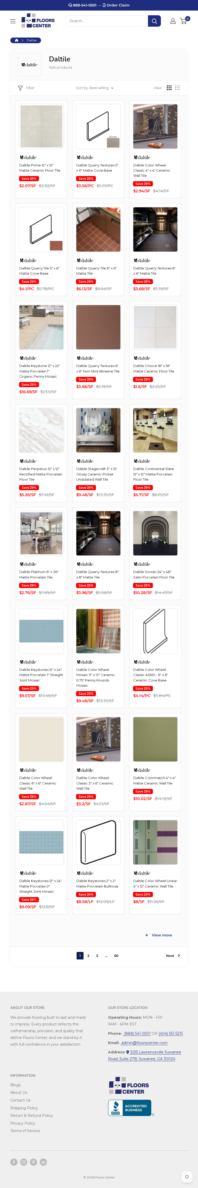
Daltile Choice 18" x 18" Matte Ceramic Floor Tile (153, 368)
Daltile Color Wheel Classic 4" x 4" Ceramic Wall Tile (151, 170)
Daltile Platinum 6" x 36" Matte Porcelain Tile (39, 574)
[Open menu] (12, 21)
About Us (18, 1092)
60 (116, 956)
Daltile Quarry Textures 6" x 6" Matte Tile (154, 270)
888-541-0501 (84, 5)
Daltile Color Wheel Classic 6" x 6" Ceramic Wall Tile (37, 783)
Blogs (15, 1085)
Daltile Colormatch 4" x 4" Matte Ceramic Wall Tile (154, 780)
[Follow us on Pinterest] (33, 1162)
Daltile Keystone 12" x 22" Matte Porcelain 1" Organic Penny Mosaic (39, 371)
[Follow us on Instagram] (23, 1162)
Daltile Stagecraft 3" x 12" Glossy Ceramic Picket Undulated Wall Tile (96, 474)
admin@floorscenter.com (144, 1042)
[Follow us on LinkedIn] (43, 1162)
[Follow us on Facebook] (14, 1162)
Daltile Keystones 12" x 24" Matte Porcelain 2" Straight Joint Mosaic (40, 886)
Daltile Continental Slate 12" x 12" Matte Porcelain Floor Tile (153, 474)
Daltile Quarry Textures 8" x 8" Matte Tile (97, 574)
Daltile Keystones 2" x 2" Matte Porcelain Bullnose (97, 883)
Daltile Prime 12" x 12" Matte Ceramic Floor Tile (39, 167)
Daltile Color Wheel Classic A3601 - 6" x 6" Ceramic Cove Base (150, 675)
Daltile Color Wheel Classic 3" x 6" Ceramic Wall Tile (94, 783)
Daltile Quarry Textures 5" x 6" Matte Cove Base (97, 167)
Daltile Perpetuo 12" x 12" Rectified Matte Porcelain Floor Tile (40, 474)
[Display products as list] (177, 87)
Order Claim (118, 5)
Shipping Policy (24, 1108)
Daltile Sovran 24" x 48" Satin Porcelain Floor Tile (154, 574)
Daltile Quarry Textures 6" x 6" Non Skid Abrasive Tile (98, 368)
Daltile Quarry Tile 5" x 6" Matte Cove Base (39, 270)
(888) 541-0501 (137, 1033)
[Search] (154, 21)
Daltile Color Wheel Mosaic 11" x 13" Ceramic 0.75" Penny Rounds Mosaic (95, 677)
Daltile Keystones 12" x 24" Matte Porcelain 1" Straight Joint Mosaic (41, 675)
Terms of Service (25, 1130)
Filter (30, 88)
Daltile (31, 40)
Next (170, 956)
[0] (183, 21)
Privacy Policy (22, 1123)
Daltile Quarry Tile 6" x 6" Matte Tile (96, 270)
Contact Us (20, 1100)
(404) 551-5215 (171, 1033)
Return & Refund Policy (31, 1115)
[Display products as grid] (169, 87)
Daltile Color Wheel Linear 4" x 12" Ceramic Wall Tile (155, 883)
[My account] (173, 21)
